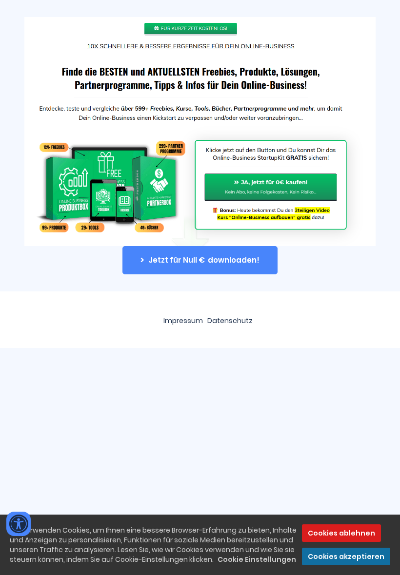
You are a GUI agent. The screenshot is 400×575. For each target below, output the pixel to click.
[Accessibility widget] (18, 524)
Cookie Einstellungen (257, 559)
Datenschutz (230, 321)
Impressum (183, 321)
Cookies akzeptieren (346, 556)
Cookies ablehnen (341, 533)
